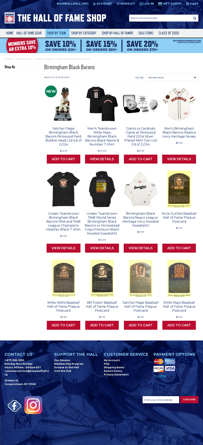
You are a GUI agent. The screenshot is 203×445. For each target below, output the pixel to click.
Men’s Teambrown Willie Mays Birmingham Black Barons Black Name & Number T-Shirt (102, 136)
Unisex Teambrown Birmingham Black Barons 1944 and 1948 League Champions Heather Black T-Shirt (63, 221)
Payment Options (174, 354)
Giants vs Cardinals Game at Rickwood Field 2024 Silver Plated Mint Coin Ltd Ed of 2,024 (140, 136)
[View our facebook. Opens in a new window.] (14, 406)
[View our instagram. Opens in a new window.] (33, 405)
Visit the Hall (62, 370)
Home (9, 33)
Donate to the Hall (66, 367)
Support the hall (76, 354)
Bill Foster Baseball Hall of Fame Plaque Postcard (102, 306)
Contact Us (19, 354)
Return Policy (113, 370)
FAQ (106, 363)
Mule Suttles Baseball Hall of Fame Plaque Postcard (179, 217)
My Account (112, 360)
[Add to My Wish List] (71, 118)
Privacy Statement (116, 374)
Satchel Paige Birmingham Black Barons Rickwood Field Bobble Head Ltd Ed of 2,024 (63, 136)
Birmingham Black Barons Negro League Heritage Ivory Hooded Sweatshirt (141, 219)
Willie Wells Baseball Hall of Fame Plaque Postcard (63, 306)
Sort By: (139, 77)
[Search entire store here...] (195, 18)
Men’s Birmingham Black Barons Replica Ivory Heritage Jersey (179, 132)
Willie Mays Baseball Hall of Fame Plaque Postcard (179, 306)
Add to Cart (63, 159)
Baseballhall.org (72, 3)
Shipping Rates (114, 367)
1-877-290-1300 (14, 360)
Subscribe (189, 399)
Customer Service (126, 354)
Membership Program (68, 363)
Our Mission (62, 360)
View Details (102, 159)
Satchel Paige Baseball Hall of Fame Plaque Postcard (141, 306)
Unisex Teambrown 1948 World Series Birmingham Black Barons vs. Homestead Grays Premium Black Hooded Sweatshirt (102, 223)
